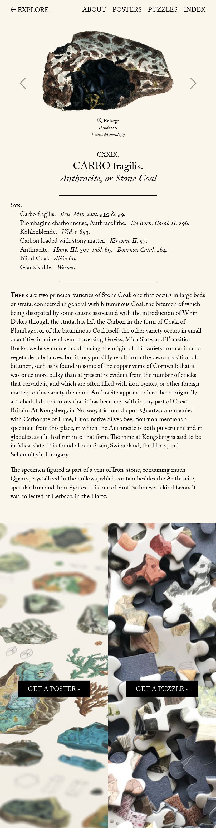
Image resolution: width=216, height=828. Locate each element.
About (94, 10)
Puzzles (163, 10)
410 (104, 215)
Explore (32, 11)
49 (121, 215)
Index (194, 10)
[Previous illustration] (23, 84)
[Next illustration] (193, 84)
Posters (127, 10)
